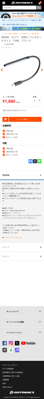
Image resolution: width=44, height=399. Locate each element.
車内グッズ (27, 34)
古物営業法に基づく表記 (11, 376)
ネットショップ (12, 311)
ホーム (4, 34)
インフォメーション (14, 333)
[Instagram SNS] (11, 343)
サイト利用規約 (8, 369)
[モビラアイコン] (17, 350)
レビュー (5, 256)
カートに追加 (22, 119)
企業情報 (5, 380)
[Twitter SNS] (17, 343)
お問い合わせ (7, 387)
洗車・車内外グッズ (15, 34)
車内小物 (35, 34)
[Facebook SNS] (4, 343)
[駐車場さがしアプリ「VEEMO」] (11, 350)
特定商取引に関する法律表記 (12, 372)
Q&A (4, 383)
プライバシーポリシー (10, 365)
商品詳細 (5, 175)
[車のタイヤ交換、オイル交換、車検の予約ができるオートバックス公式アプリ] (4, 350)
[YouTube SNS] (28, 343)
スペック (5, 247)
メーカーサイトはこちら (12, 237)
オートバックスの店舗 (15, 322)
